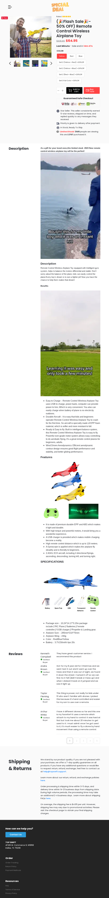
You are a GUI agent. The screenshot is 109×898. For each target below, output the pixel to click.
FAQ (7, 886)
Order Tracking (11, 862)
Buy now (92, 90)
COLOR (60, 51)
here (43, 780)
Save (5, 18)
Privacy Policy (11, 893)
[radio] (62, 56)
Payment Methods (13, 870)
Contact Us (16, 834)
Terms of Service (12, 889)
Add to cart (76, 90)
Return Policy (10, 866)
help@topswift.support (54, 771)
